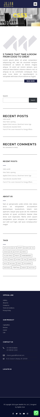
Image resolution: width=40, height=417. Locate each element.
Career (5, 330)
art (14, 248)
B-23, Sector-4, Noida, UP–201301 (17, 359)
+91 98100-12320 (11, 350)
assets (20, 248)
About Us (5, 303)
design (6, 251)
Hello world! (6, 119)
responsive (7, 267)
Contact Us (6, 305)
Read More (31, 81)
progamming (27, 263)
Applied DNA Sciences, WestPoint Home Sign (17, 124)
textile (16, 267)
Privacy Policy (7, 310)
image (11, 259)
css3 (32, 248)
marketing (32, 259)
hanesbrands (26, 256)
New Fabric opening (9, 122)
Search (5, 96)
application (7, 248)
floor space (8, 256)
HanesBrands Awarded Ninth (12, 127)
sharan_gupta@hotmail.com (15, 355)
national (12, 263)
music (5, 263)
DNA (11, 251)
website (24, 267)
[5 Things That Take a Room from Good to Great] (20, 43)
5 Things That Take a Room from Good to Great (20, 55)
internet (18, 259)
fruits (17, 256)
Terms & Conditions (8, 308)
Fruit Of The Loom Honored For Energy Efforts (17, 129)
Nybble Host (21, 407)
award (27, 248)
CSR (4, 332)
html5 (5, 259)
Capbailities (6, 325)
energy (24, 251)
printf (19, 263)
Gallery (5, 300)
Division (5, 327)
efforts (17, 251)
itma (24, 259)
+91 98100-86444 (11, 348)
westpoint (32, 267)
